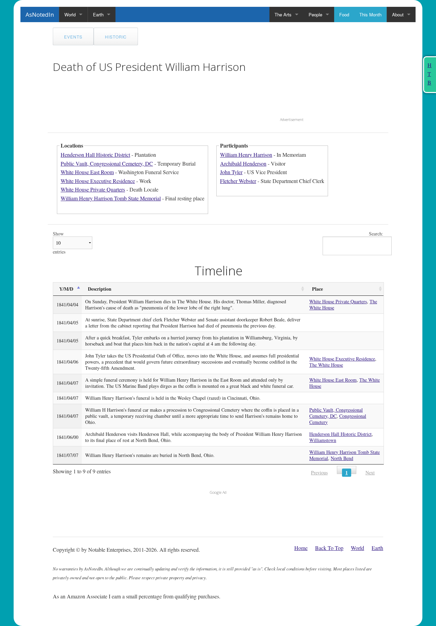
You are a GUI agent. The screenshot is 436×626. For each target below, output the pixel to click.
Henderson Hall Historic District (95, 154)
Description (99, 288)
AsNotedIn (40, 14)
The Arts (283, 14)
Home (301, 547)
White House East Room (87, 171)
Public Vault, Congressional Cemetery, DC (107, 163)
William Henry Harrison (246, 154)
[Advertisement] (322, 70)
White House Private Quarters (93, 189)
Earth (98, 14)
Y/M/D (66, 288)
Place (317, 288)
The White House (326, 365)
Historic (116, 37)
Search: (376, 234)
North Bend (342, 458)
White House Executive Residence (98, 180)
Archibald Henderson (243, 163)
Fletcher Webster (238, 180)
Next (370, 472)
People (315, 14)
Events (73, 37)
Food (344, 14)
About (398, 14)
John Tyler (231, 171)
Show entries (59, 243)
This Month (370, 14)
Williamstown (322, 440)
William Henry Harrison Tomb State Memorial (111, 198)
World (70, 14)
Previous (319, 472)
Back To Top (329, 547)
